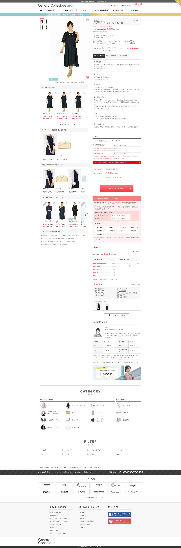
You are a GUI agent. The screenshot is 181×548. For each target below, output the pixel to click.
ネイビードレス (81, 235)
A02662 (111, 227)
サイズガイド (53, 527)
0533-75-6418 (134, 472)
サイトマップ (83, 527)
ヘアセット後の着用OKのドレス (50, 241)
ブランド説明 (123, 55)
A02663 (123, 227)
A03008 (100, 231)
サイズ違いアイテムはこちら (101, 42)
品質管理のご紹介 (54, 515)
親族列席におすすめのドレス (49, 244)
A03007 (134, 227)
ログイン (115, 5)
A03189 (100, 234)
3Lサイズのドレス (56, 235)
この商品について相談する (132, 42)
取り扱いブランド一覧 (55, 524)
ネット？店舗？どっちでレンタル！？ (59, 518)
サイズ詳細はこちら (100, 69)
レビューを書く (136, 251)
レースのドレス (63, 244)
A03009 (112, 231)
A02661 (99, 227)
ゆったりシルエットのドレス (68, 241)
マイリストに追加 (116, 42)
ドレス (66, 467)
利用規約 (82, 518)
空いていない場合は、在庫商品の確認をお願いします (111, 162)
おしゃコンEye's (99, 55)
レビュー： (123, 48)
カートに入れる (117, 188)
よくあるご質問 (54, 530)
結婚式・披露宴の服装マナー (57, 512)
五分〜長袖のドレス (59, 238)
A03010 (122, 231)
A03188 (133, 231)
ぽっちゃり (101, 295)
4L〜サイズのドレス (69, 235)
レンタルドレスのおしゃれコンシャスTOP (50, 467)
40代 (99, 289)
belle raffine (98, 21)
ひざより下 (122, 291)
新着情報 (82, 515)
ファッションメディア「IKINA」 (58, 533)
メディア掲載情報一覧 (90, 498)
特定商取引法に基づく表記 (87, 521)
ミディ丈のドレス (47, 238)
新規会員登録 (127, 5)
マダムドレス (71, 238)
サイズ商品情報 (111, 55)
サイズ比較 (100, 37)
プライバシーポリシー (85, 524)
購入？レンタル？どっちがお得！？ (59, 521)
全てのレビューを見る (118, 315)
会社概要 (82, 512)
